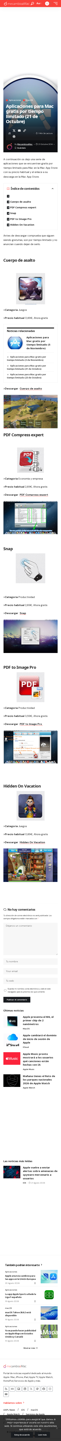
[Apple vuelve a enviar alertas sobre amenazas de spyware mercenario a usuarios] (11, 1172)
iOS (24, 1183)
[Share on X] (14, 130)
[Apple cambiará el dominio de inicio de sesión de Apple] (11, 1040)
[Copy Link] (24, 130)
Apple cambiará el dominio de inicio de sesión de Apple (40, 1039)
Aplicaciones (15, 100)
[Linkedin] (25, 1389)
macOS (29, 100)
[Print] (14, 136)
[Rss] (6, 1389)
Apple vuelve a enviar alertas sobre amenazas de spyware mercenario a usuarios (40, 1173)
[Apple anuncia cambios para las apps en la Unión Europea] (49, 1276)
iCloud (26, 1047)
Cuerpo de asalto (20, 201)
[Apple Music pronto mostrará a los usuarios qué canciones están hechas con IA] (11, 1058)
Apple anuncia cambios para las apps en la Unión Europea (20, 1277)
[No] (56, 1428)
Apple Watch (29, 1088)
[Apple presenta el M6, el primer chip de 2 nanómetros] (11, 1021)
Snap (13, 213)
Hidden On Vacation (22, 224)
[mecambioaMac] (16, 3)
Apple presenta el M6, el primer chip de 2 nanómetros (38, 1020)
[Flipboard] (18, 1389)
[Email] (19, 130)
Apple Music (28, 1069)
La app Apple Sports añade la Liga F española (20, 1296)
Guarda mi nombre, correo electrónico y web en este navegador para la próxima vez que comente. (29, 990)
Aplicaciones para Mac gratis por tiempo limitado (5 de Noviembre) (38, 343)
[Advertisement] (30, 39)
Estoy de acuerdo (22, 1434)
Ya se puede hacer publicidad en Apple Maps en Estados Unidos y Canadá (20, 1333)
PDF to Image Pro (21, 219)
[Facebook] (43, 1389)
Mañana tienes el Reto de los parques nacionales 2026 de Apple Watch (39, 1079)
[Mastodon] (37, 1389)
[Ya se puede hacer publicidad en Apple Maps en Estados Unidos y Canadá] (49, 1331)
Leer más (42, 1434)
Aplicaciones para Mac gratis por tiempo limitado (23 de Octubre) (26, 376)
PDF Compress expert (23, 207)
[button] (32, 3)
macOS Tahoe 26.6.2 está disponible (18, 1314)
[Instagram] (50, 1389)
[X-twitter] (31, 1389)
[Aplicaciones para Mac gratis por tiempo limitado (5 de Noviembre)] (15, 343)
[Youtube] (6, 1394)
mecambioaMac (25, 144)
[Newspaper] (12, 1389)
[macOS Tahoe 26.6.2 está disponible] (49, 1313)
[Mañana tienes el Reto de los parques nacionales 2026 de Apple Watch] (11, 1080)
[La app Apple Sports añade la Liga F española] (49, 1294)
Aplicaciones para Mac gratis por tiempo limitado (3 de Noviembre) (26, 358)
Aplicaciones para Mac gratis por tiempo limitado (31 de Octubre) (26, 367)
